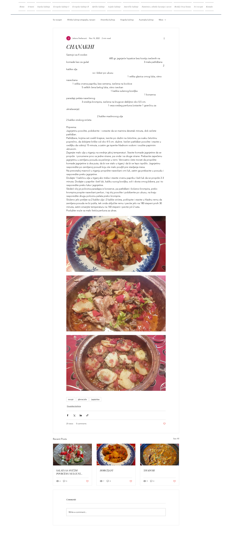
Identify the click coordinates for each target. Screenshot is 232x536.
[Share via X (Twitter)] (74, 415)
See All (176, 438)
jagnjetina (95, 399)
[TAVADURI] (159, 454)
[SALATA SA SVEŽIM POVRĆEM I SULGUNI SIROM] (72, 454)
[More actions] (164, 38)
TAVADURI (149, 470)
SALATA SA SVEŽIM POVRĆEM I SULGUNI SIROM (68, 472)
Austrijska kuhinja (146, 20)
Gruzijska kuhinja (74, 406)
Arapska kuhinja (127, 20)
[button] (61, 6)
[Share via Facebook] (67, 415)
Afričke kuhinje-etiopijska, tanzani (81, 20)
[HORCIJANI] (116, 454)
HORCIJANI (106, 470)
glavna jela (82, 399)
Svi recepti (57, 20)
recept (70, 399)
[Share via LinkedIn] (80, 415)
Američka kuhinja (108, 20)
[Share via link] (87, 415)
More (161, 20)
